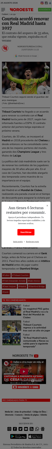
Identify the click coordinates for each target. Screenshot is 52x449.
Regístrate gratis (32, 242)
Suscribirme (25, 232)
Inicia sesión (18, 242)
